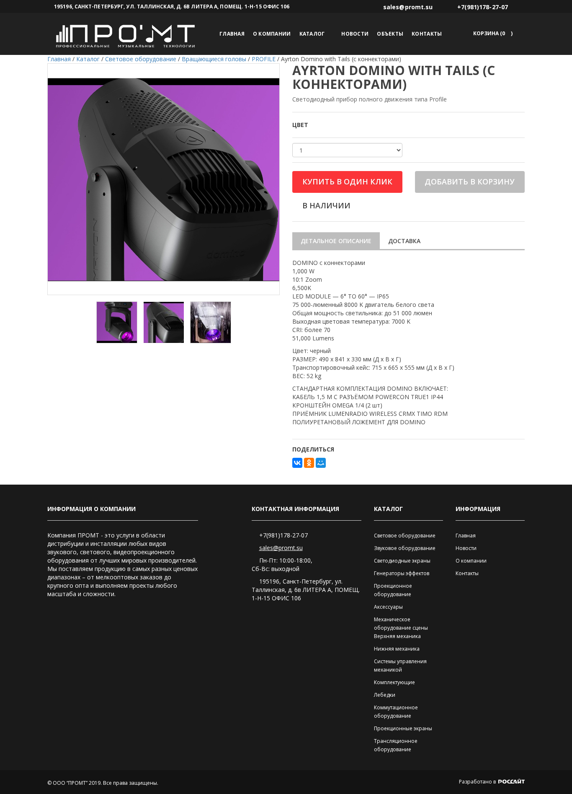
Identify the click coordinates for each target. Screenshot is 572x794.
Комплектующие (394, 682)
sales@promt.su (281, 548)
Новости (354, 33)
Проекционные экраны (403, 728)
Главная (232, 33)
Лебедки (384, 694)
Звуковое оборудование (404, 548)
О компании (272, 33)
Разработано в (478, 781)
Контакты (427, 33)
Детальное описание (336, 241)
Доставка (404, 241)
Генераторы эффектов (401, 573)
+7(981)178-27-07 (283, 535)
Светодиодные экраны (402, 560)
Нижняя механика (397, 648)
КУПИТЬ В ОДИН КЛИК (347, 181)
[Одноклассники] (309, 463)
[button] (491, 33)
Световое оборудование (404, 535)
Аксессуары (388, 606)
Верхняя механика (397, 636)
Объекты (390, 33)
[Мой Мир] (321, 463)
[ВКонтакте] (297, 463)
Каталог (312, 33)
